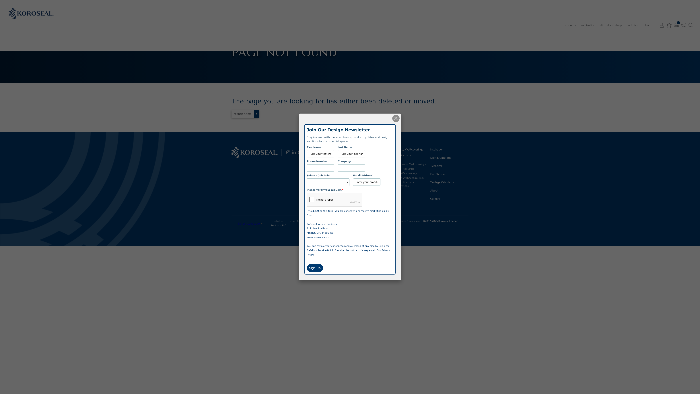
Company (344, 161)
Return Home (243, 114)
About (648, 25)
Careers (435, 199)
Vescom (396, 159)
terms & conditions (410, 221)
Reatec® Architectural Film (408, 178)
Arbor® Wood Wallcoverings (409, 164)
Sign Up (315, 268)
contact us (278, 221)
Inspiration (587, 25)
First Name (314, 147)
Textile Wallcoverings (404, 173)
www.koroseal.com (318, 237)
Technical (633, 25)
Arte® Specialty (401, 155)
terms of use (295, 221)
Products (570, 25)
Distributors (438, 174)
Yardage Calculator (442, 182)
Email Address (363, 175)
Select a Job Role (318, 175)
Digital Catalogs (611, 25)
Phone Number (317, 161)
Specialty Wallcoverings (407, 150)
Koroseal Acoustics (403, 169)
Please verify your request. (325, 190)
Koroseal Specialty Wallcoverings (403, 184)
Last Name (345, 147)
